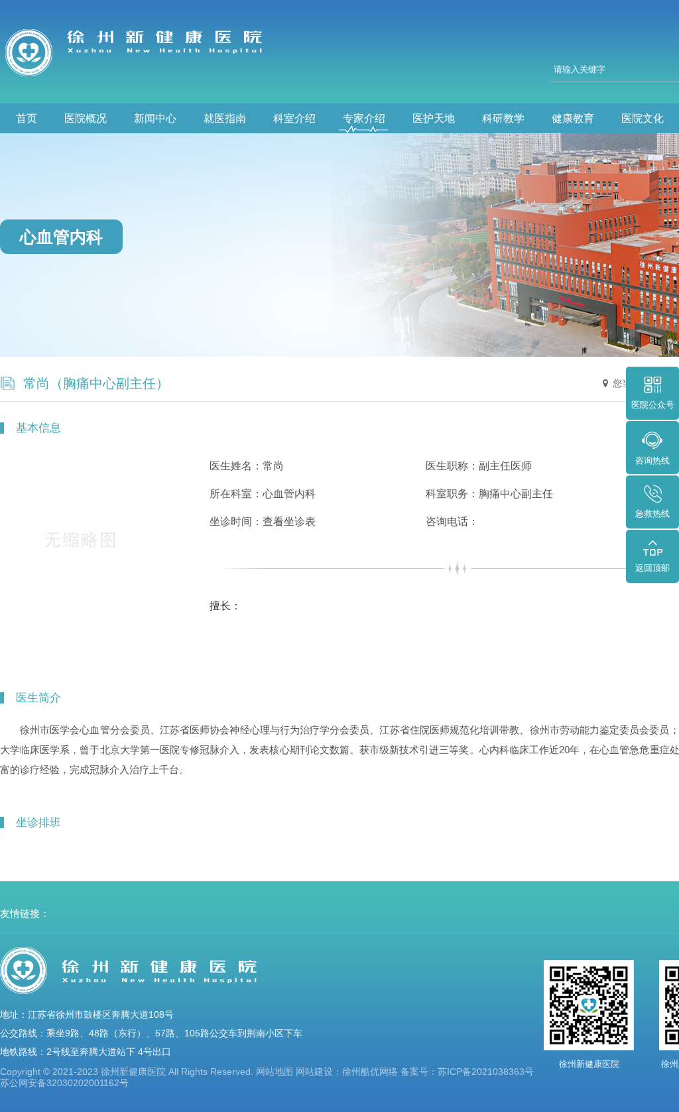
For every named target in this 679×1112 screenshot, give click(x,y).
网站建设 (314, 1071)
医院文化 (642, 118)
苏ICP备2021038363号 (486, 1071)
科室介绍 (294, 118)
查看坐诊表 (289, 521)
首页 (26, 118)
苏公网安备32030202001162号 (64, 1083)
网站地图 (274, 1071)
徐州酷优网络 (370, 1071)
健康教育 (573, 118)
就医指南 (225, 118)
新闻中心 (155, 118)
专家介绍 (364, 118)
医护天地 (433, 118)
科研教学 (503, 118)
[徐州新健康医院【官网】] (139, 51)
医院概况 (85, 118)
